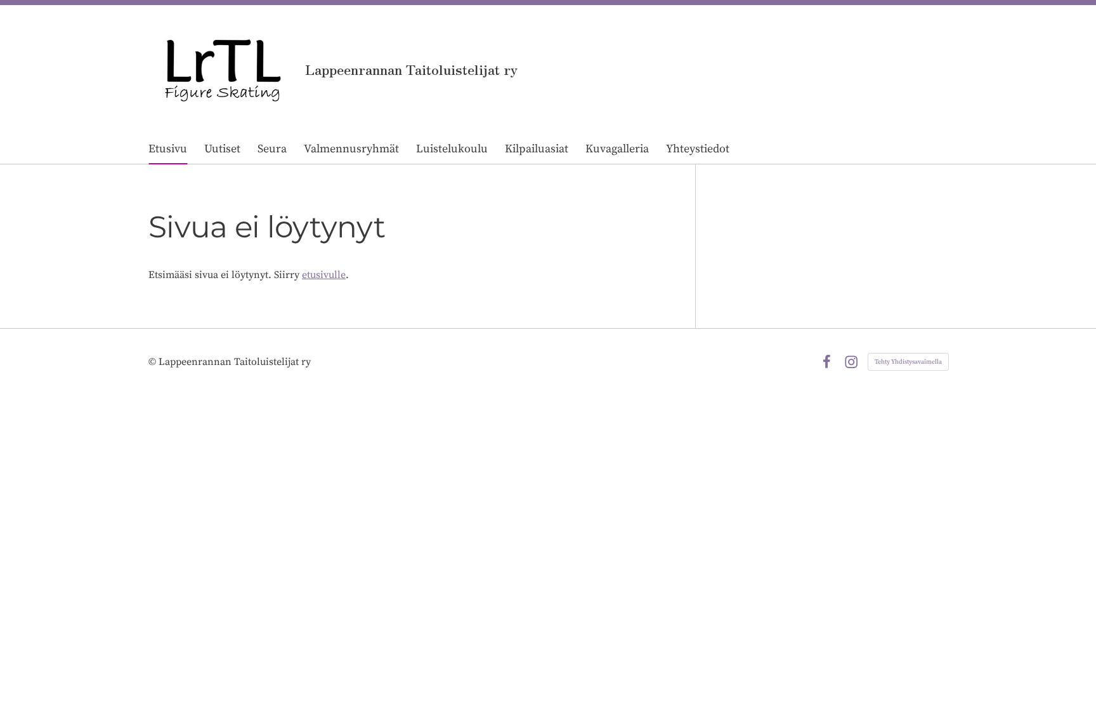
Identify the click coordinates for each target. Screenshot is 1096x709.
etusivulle (324, 274)
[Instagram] (851, 362)
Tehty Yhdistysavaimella (908, 362)
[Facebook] (826, 362)
